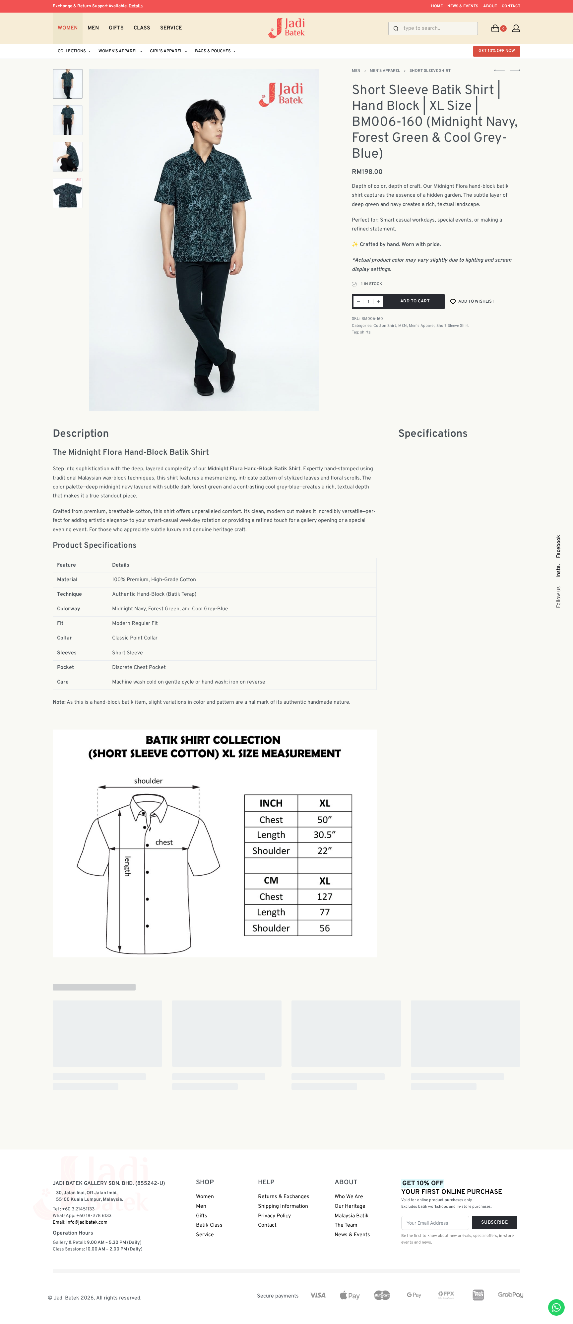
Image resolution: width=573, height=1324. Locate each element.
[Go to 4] (68, 193)
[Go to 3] (68, 157)
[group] (107, 1079)
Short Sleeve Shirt (430, 71)
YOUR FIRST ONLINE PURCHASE (451, 1290)
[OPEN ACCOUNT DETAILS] (516, 28)
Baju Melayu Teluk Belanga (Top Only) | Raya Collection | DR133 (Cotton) (464, 1178)
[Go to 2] (68, 120)
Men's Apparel (385, 71)
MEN (356, 71)
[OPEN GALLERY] (204, 240)
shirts (365, 332)
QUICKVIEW (134, 1151)
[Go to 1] (68, 84)
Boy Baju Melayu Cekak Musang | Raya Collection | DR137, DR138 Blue (106, 1178)
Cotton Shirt (384, 326)
